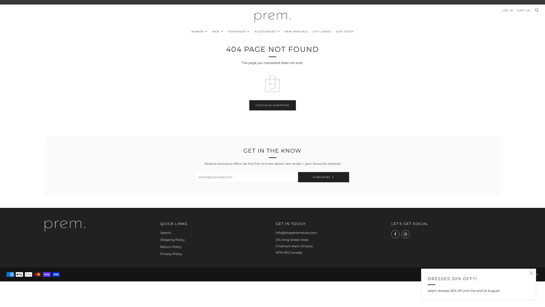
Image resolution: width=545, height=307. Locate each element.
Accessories (265, 31)
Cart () (524, 10)
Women (197, 31)
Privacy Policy (171, 254)
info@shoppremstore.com (296, 233)
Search (165, 233)
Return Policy (171, 247)
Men (215, 31)
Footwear (237, 31)
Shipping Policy (172, 240)
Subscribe (321, 177)
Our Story (345, 31)
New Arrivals (296, 31)
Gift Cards (322, 31)
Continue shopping (273, 105)
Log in (507, 10)
